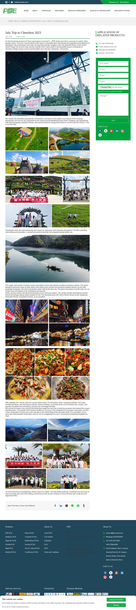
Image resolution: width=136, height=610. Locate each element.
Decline (116, 605)
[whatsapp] (6, 2)
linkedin (60, 505)
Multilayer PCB (10, 537)
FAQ (46, 544)
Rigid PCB (9, 548)
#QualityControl (71, 552)
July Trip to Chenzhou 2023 (55, 21)
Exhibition (47, 541)
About (35, 10)
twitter (66, 505)
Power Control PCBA (32, 548)
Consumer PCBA (31, 537)
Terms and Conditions (51, 552)
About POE (48, 533)
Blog (17, 21)
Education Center (122, 10)
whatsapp (78, 505)
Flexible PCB (10, 544)
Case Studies (48, 537)
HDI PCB (8, 533)
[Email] (12, 2)
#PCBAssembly (87, 550)
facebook (55, 505)
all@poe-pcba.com (21, 2)
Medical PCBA (10, 552)
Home (26, 10)
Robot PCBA (29, 533)
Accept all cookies (116, 600)
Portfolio (46, 10)
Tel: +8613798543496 (105, 43)
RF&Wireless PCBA (32, 541)
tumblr (83, 505)
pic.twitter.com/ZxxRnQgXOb (85, 552)
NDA (46, 548)
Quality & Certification (100, 10)
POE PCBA (109, 53)
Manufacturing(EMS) (77, 10)
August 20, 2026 (80, 556)
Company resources (31, 21)
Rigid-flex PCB (10, 541)
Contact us (113, 2)
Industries (59, 10)
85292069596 (110, 50)
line (72, 505)
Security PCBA (30, 544)
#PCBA (80, 550)
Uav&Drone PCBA (31, 552)
